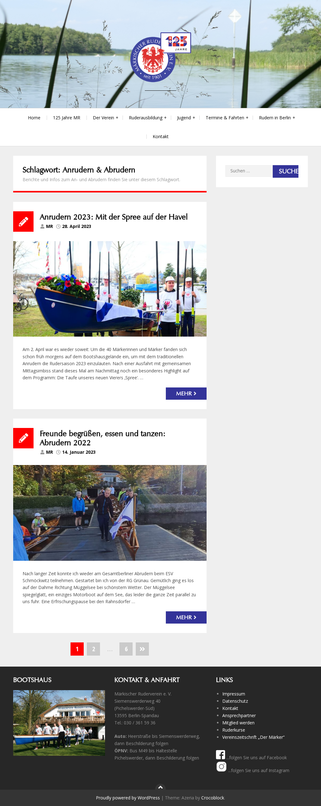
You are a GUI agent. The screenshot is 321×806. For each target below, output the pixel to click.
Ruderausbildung (145, 118)
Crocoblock (212, 798)
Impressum (233, 694)
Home (34, 118)
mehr (184, 393)
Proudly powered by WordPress (128, 798)
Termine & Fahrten (225, 118)
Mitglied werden (238, 723)
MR (49, 226)
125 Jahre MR (66, 118)
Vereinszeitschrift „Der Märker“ (253, 737)
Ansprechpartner (239, 715)
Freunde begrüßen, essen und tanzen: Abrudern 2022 (103, 438)
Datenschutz (235, 701)
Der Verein (103, 118)
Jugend (184, 118)
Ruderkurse (233, 730)
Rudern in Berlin (275, 118)
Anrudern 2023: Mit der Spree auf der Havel (114, 217)
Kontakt (161, 136)
